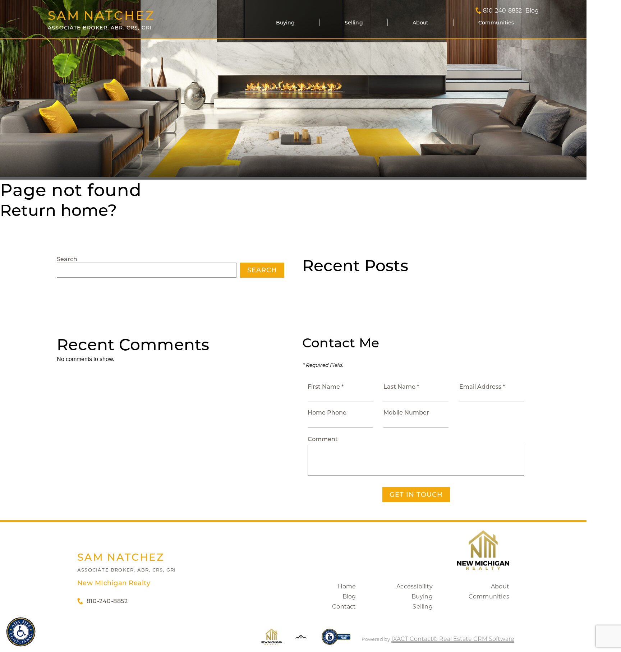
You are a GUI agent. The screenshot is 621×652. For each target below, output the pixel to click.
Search (67, 259)
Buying (285, 22)
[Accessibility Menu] (21, 631)
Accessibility (414, 586)
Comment (323, 439)
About (421, 22)
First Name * (326, 386)
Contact (344, 606)
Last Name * (401, 386)
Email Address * (482, 386)
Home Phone (327, 412)
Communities (496, 22)
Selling (354, 22)
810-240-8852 (502, 11)
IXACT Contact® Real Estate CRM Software (452, 638)
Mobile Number (406, 412)
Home (347, 586)
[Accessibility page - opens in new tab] (336, 640)
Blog (349, 596)
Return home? (58, 210)
